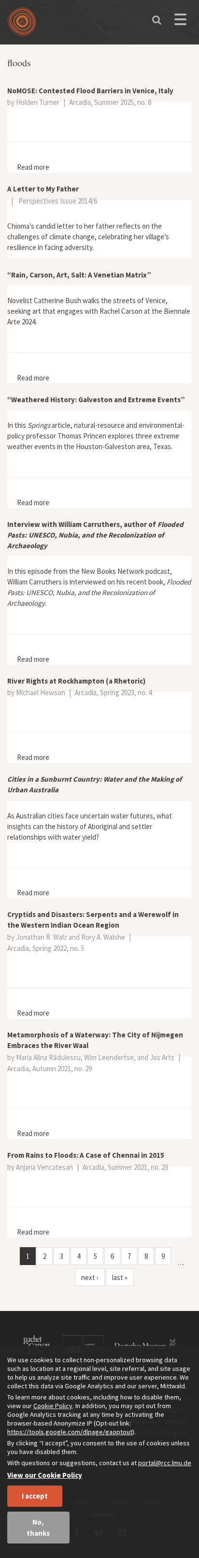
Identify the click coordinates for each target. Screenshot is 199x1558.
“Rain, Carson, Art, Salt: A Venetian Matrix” (79, 274)
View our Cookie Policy (44, 1475)
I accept (35, 1495)
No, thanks (38, 1527)
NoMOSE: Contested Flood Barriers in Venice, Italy (90, 90)
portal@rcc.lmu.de (164, 1462)
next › (90, 1277)
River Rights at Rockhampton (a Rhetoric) (76, 680)
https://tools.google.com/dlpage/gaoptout (69, 1431)
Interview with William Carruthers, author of (95, 535)
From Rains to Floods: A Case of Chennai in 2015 (85, 1155)
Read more (33, 167)
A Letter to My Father (43, 188)
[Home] (24, 25)
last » (120, 1277)
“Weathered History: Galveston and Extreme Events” (96, 399)
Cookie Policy (52, 1405)
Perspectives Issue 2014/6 (57, 200)
